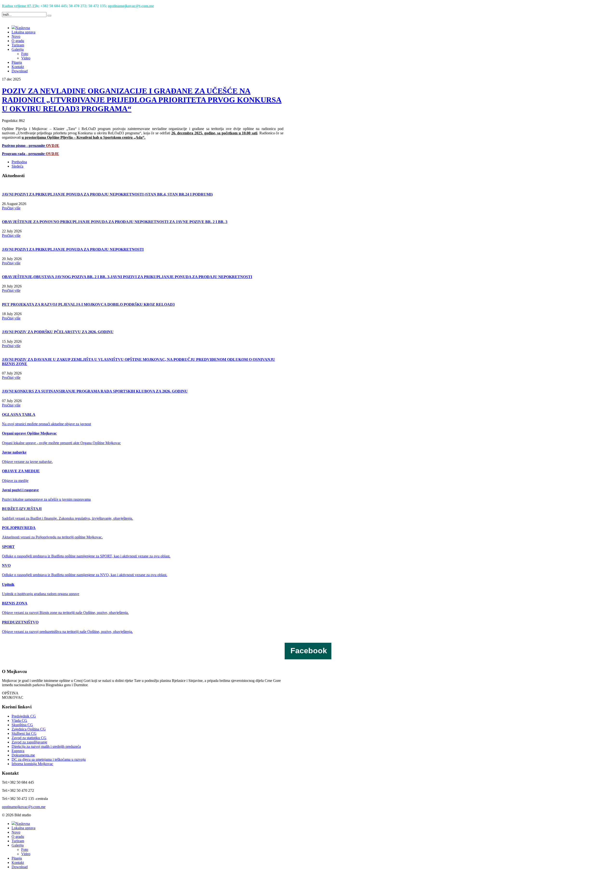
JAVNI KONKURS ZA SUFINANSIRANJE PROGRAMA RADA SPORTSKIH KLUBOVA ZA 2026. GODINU (95, 391)
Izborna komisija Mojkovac (32, 764)
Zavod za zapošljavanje (29, 742)
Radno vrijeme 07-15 (19, 6)
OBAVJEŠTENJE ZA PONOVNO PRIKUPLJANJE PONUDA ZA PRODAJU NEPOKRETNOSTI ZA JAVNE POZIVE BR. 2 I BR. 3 (114, 222)
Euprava (18, 751)
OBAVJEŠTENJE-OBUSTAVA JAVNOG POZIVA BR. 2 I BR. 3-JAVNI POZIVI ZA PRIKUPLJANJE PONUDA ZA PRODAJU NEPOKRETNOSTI (127, 277)
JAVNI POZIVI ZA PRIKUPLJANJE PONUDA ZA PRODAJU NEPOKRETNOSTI (73, 249)
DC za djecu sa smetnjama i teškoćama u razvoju (49, 759)
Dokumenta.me (23, 755)
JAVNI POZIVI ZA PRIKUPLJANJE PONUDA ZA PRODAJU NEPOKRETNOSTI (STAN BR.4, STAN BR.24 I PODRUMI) (107, 194)
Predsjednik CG (24, 716)
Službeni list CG (24, 733)
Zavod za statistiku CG (29, 738)
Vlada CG (19, 720)
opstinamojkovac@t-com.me (131, 6)
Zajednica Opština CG (29, 729)
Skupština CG (22, 725)
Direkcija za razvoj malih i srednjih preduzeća (46, 746)
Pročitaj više (11, 208)
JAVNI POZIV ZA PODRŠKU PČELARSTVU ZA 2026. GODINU (58, 332)
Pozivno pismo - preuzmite (30, 145)
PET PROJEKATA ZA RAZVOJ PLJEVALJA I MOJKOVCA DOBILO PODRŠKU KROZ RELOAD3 (88, 304)
